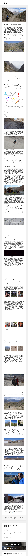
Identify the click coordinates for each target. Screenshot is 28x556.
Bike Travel (21, 516)
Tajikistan (18, 518)
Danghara (11, 517)
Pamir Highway (9, 518)
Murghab (5, 518)
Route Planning (13, 518)
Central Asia (5, 517)
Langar (22, 517)
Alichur (15, 516)
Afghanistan (12, 516)
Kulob (20, 517)
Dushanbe (13, 517)
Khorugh (18, 517)
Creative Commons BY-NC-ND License (15, 553)
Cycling (8, 517)
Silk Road (16, 518)
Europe (16, 517)
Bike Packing (18, 516)
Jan (9, 516)
